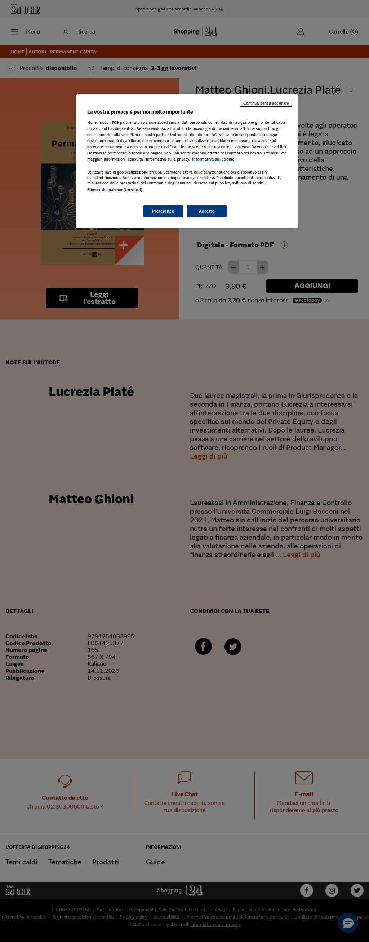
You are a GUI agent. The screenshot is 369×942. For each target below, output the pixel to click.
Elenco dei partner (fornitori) (114, 190)
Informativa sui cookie (213, 159)
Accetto (207, 211)
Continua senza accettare (266, 103)
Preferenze (163, 211)
